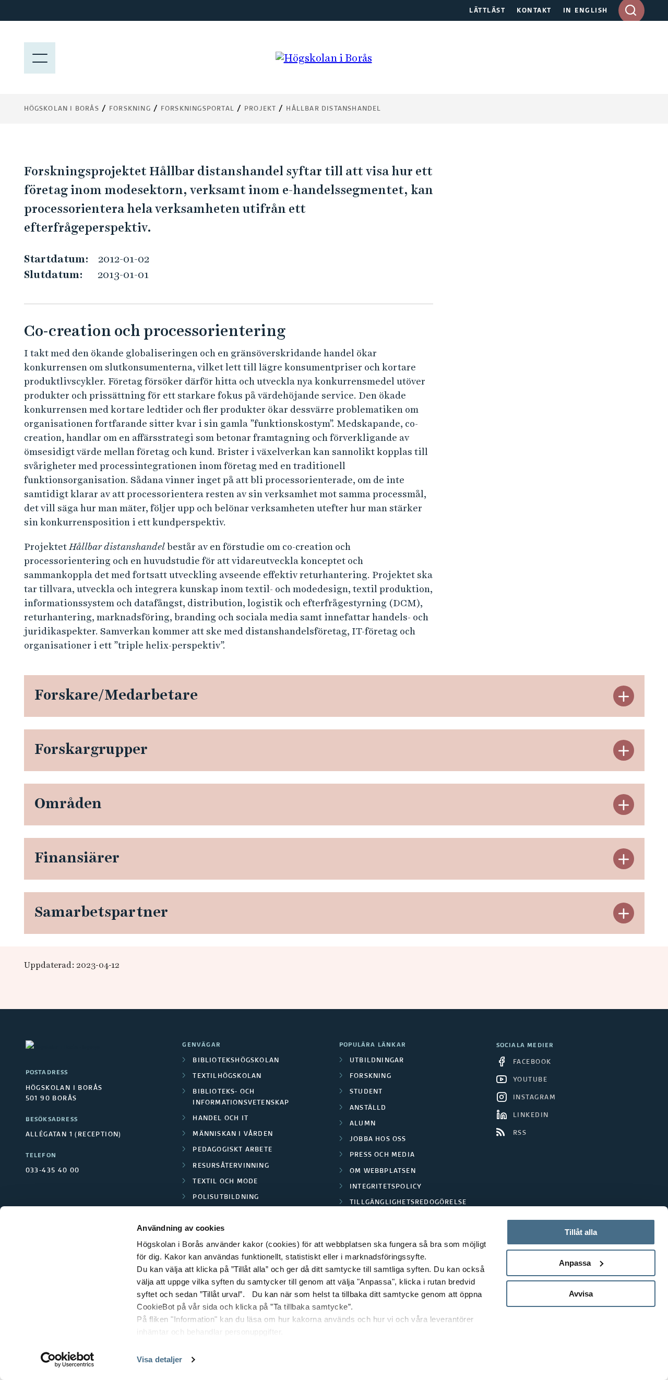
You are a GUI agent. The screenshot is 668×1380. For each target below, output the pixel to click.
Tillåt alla (581, 1232)
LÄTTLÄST (487, 11)
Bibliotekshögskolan (236, 1060)
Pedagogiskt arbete (232, 1150)
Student (366, 1092)
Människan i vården (233, 1134)
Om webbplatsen (383, 1171)
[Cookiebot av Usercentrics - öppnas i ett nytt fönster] (67, 1359)
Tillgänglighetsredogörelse (408, 1202)
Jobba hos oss (378, 1139)
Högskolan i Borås (61, 109)
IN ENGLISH (585, 11)
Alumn (363, 1123)
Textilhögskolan (227, 1076)
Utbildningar (377, 1060)
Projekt (260, 109)
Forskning (130, 109)
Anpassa (575, 1262)
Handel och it (220, 1118)
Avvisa (581, 1293)
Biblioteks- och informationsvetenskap (241, 1097)
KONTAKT (534, 11)
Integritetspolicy (386, 1187)
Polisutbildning (226, 1197)
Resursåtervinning (231, 1166)
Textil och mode (225, 1181)
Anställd (368, 1108)
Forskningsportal (197, 109)
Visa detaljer (159, 1359)
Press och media (382, 1155)
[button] (623, 696)
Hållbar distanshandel (333, 109)
